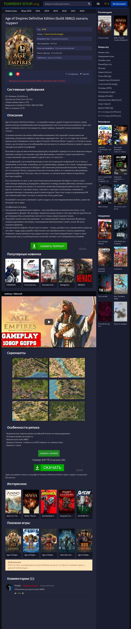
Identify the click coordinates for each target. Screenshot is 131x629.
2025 (38, 10)
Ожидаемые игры (106, 56)
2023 (55, 10)
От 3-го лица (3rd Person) (109, 115)
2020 (82, 10)
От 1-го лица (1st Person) (109, 111)
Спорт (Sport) (104, 104)
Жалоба (86, 74)
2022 (64, 10)
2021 (73, 10)
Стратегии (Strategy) (53, 34)
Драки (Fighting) (105, 108)
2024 (46, 10)
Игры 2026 (26, 10)
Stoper (17, 585)
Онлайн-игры (104, 60)
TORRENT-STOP (21, 4)
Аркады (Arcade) (105, 96)
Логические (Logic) (106, 92)
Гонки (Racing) (104, 76)
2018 (44, 29)
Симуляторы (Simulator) (109, 80)
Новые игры (11, 10)
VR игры (101, 68)
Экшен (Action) (105, 72)
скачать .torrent (49, 453)
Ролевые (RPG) (105, 88)
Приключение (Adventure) (110, 100)
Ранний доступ (105, 64)
